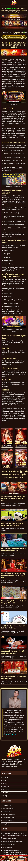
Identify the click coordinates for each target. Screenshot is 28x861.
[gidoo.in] (14, 2)
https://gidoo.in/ (18, 32)
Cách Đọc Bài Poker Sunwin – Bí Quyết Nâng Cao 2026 (12, 652)
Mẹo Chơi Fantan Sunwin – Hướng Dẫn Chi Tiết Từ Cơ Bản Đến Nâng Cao (13, 576)
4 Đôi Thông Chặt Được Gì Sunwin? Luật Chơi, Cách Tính (13, 627)
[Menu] (2, 3)
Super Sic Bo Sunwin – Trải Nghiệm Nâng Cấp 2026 (13, 677)
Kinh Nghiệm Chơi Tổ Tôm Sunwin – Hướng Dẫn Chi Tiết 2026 (13, 550)
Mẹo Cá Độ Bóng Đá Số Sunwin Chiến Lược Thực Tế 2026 (12, 524)
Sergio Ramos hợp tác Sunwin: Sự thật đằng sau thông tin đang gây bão (13, 498)
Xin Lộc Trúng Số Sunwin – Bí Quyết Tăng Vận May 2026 (13, 602)
